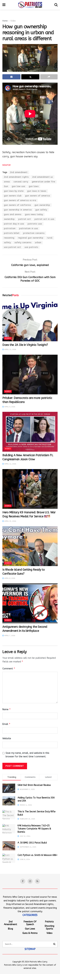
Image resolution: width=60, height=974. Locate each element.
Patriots (49, 921)
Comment (8, 668)
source (6, 164)
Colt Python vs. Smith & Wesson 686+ (37, 855)
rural (49, 238)
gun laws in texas (36, 191)
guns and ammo (12, 214)
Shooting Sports (49, 927)
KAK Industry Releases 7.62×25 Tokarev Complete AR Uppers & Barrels (34, 828)
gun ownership (42, 205)
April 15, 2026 (10, 521)
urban (38, 242)
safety (7, 242)
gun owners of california (17, 205)
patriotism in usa (28, 228)
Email (6, 723)
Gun (6, 186)
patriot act (24, 219)
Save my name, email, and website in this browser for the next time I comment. (27, 755)
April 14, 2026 (10, 464)
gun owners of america (37, 196)
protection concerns (33, 233)
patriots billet (12, 233)
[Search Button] (54, 944)
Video (13, 21)
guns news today (34, 214)
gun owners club (12, 196)
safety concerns (23, 242)
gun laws (34, 186)
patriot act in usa (44, 219)
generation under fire (43, 182)
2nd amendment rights (16, 177)
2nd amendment (19, 172)
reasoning (9, 238)
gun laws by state (14, 191)
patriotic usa (35, 224)
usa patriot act (12, 247)
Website (6, 738)
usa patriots (31, 247)
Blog (10, 928)
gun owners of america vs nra (20, 200)
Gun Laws (30, 928)
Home (5, 21)
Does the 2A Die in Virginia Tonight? (25, 345)
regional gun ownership (30, 238)
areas (7, 182)
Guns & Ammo (30, 933)
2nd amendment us (42, 177)
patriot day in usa (14, 224)
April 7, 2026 (9, 636)
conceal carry (21, 182)
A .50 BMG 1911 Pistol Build (32, 842)
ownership (9, 219)
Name (6, 709)
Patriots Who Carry (38, 962)
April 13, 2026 (10, 349)
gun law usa (18, 186)
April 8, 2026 (9, 578)
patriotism (10, 228)
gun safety (41, 210)
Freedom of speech (30, 923)
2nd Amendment (10, 923)
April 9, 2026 (9, 407)
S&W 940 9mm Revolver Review (34, 785)
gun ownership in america (18, 210)
